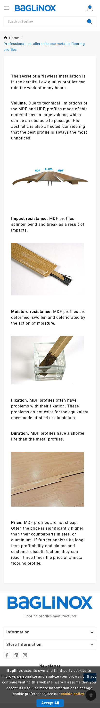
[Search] (89, 21)
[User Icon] (90, 8)
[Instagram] (25, 655)
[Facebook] (7, 655)
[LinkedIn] (16, 655)
